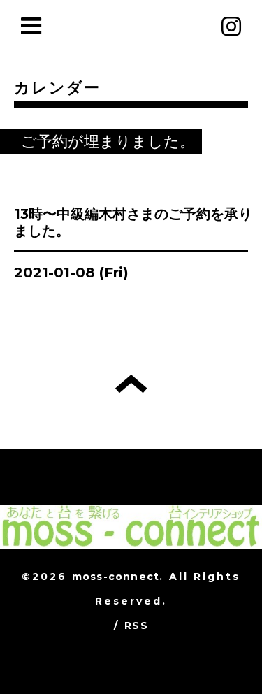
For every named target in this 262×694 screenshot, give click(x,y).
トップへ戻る (131, 384)
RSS (136, 625)
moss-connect (115, 576)
